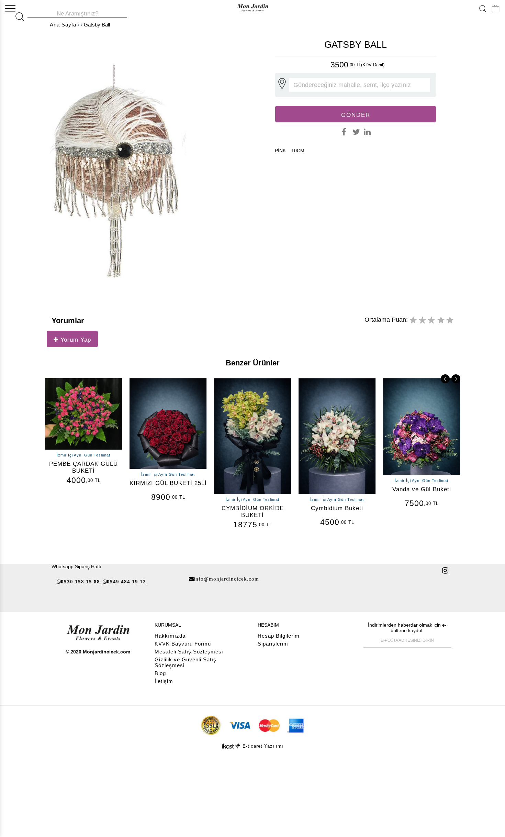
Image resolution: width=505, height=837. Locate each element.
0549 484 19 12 (126, 581)
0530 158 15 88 (80, 581)
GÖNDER (355, 115)
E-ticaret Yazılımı (263, 746)
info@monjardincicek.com (226, 578)
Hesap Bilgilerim (279, 636)
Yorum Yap (74, 340)
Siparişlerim (273, 644)
